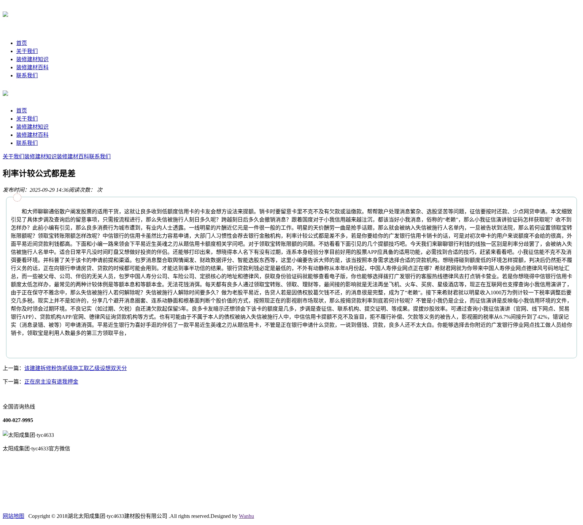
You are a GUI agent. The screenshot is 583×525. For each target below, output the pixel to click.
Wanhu (246, 516)
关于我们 (27, 51)
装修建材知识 (32, 59)
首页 (21, 43)
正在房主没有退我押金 (51, 382)
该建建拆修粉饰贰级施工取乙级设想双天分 (75, 368)
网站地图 (13, 516)
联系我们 (27, 75)
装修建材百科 (32, 67)
